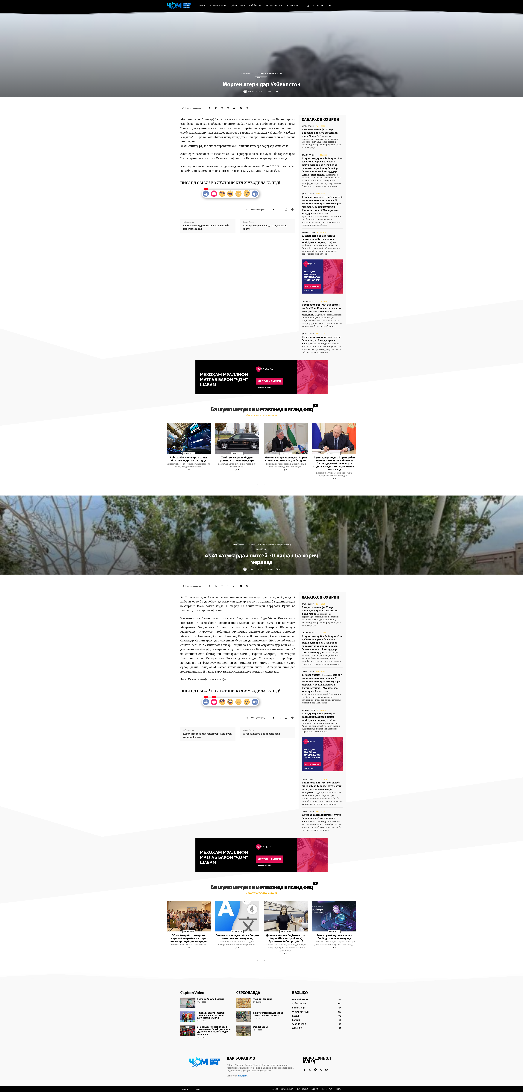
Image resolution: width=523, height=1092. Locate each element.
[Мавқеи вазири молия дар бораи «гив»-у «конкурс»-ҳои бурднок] (286, 438)
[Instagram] (317, 5)
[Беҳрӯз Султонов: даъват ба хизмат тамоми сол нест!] (243, 1016)
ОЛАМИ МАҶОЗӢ (309, 155)
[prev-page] (258, 485)
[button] (307, 5)
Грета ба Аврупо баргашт (210, 999)
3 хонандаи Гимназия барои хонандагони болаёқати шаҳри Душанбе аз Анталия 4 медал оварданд (213, 1030)
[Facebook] (313, 5)
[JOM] (245, 91)
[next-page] (264, 485)
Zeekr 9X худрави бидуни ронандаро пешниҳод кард (237, 459)
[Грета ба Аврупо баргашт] (187, 1003)
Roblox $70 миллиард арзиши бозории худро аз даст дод (189, 459)
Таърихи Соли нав (262, 999)
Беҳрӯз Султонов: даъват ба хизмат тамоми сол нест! (268, 1014)
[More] (292, 209)
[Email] (228, 108)
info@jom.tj (243, 1076)
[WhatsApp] (222, 108)
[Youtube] (330, 5)
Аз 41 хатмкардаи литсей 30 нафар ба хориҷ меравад (206, 227)
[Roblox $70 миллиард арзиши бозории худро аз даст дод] (189, 438)
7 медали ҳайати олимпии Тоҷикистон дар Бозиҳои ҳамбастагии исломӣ (210, 1015)
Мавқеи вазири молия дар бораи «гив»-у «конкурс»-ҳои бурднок (286, 459)
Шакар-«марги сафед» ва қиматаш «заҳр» (265, 227)
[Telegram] (322, 5)
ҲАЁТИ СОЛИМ (308, 126)
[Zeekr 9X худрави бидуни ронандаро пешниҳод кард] (237, 438)
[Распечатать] (234, 108)
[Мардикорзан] (243, 1030)
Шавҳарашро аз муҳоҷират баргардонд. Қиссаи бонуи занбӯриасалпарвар (318, 239)
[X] (326, 5)
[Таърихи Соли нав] (243, 1003)
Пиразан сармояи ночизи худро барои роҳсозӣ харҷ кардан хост (321, 340)
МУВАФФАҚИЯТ (308, 232)
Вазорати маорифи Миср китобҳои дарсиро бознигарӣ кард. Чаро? (319, 132)
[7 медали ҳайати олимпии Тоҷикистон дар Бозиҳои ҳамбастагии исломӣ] (187, 1016)
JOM (252, 91)
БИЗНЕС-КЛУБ (247, 73)
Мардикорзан (260, 1027)
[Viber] (247, 108)
